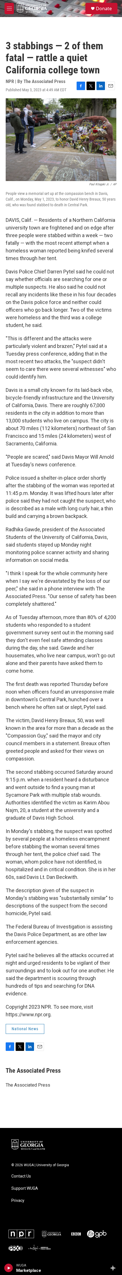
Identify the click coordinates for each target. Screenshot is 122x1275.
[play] (8, 1268)
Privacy (17, 1200)
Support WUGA (24, 1188)
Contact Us (21, 1176)
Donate (104, 8)
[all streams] (114, 1268)
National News (25, 1029)
